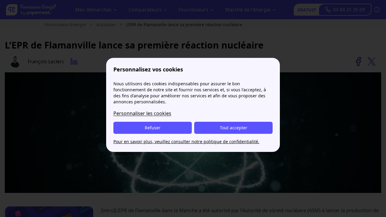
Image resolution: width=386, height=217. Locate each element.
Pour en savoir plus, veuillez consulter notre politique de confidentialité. (186, 141)
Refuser (152, 128)
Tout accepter (233, 128)
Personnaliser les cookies (142, 113)
